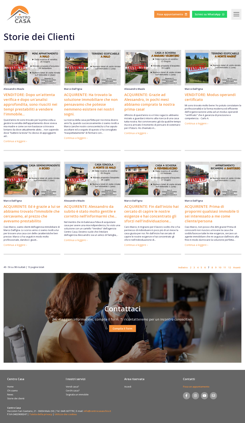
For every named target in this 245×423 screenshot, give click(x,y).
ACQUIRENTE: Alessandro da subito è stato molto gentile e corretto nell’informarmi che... (90, 211)
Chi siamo (12, 390)
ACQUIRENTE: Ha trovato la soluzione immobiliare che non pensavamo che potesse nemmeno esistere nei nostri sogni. (91, 104)
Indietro (183, 267)
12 (229, 267)
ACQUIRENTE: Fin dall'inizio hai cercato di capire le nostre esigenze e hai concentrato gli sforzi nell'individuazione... (151, 213)
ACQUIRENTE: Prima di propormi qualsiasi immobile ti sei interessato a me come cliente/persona (212, 213)
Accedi (127, 386)
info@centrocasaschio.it (97, 411)
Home (10, 386)
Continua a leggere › (15, 141)
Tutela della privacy (40, 414)
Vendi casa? (72, 386)
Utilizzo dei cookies (66, 414)
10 (220, 267)
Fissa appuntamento (170, 14)
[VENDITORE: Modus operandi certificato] (213, 67)
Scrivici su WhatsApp (207, 14)
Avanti (237, 267)
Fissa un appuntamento (196, 386)
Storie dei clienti (15, 398)
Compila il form (122, 328)
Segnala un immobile (77, 394)
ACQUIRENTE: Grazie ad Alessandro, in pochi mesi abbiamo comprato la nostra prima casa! (149, 102)
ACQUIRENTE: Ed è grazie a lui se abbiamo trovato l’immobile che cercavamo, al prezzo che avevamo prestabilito (32, 213)
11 (224, 267)
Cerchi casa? (72, 390)
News (10, 394)
